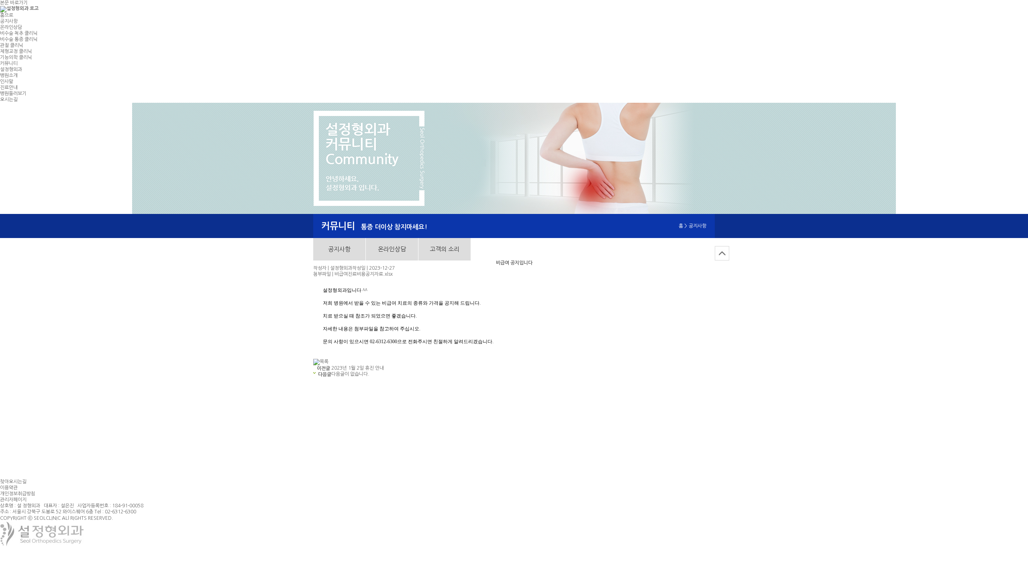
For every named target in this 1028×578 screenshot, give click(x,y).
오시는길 (9, 99)
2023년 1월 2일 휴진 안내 (357, 368)
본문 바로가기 (14, 2)
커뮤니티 (9, 63)
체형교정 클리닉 (16, 51)
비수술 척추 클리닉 (19, 33)
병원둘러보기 (13, 93)
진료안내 (9, 87)
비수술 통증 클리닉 (19, 39)
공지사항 (9, 21)
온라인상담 (11, 27)
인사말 (6, 81)
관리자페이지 (13, 499)
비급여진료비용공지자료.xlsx (364, 274)
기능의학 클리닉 (16, 57)
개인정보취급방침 (17, 493)
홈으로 (6, 15)
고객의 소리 (444, 249)
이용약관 (9, 487)
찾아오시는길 (13, 481)
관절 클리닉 (11, 45)
